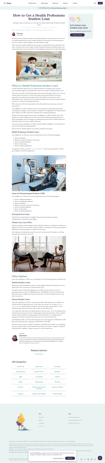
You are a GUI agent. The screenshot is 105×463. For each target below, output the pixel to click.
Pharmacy (57, 382)
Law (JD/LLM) (38, 376)
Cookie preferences (71, 441)
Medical (57, 376)
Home (13, 30)
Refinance (20, 387)
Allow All (70, 458)
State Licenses (20, 441)
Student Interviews (20, 371)
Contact (75, 3)
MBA (20, 376)
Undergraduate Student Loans (75, 420)
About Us (65, 3)
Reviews (40, 420)
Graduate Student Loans (74, 417)
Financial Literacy (20, 30)
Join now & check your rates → (59, 8)
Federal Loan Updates (57, 387)
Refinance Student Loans (74, 423)
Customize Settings (58, 458)
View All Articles (39, 354)
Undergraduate (39, 382)
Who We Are (41, 417)
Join (100, 3)
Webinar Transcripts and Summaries (38, 387)
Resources (55, 3)
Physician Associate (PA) (39, 394)
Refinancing (44, 3)
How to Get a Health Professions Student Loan (43, 30)
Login (95, 3)
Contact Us (41, 426)
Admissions (57, 371)
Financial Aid (20, 366)
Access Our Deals (77, 35)
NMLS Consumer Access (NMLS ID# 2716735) (34, 441)
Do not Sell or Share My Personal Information (55, 441)
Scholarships (57, 366)
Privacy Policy (12, 441)
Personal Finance (39, 371)
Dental (20, 382)
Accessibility (41, 423)
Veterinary (20, 394)
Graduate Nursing (57, 394)
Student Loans (32, 3)
